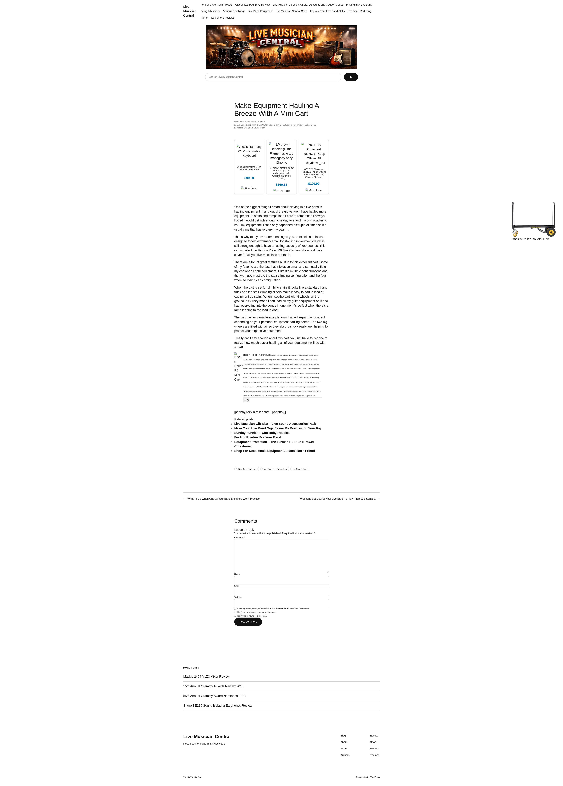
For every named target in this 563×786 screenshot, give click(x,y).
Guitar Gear (310, 125)
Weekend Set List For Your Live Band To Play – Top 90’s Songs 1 (338, 498)
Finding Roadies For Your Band (257, 437)
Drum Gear (279, 125)
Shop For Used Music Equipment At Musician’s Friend (274, 451)
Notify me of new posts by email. (252, 616)
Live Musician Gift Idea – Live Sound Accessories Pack (275, 424)
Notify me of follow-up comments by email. (256, 612)
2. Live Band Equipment (245, 125)
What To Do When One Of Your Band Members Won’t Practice (223, 498)
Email (236, 586)
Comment (239, 537)
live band (313, 207)
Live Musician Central (189, 11)
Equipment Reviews (294, 125)
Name (237, 574)
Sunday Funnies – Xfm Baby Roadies (262, 433)
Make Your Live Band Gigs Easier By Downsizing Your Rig (277, 428)
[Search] (351, 77)
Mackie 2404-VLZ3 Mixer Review (206, 676)
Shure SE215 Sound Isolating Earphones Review (217, 705)
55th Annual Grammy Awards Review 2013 (213, 686)
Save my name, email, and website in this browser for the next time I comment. (273, 608)
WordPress (375, 777)
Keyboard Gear (241, 128)
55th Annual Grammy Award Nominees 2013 (214, 696)
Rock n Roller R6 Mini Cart (276, 250)
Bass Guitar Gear (265, 125)
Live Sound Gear (257, 128)
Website (238, 597)
